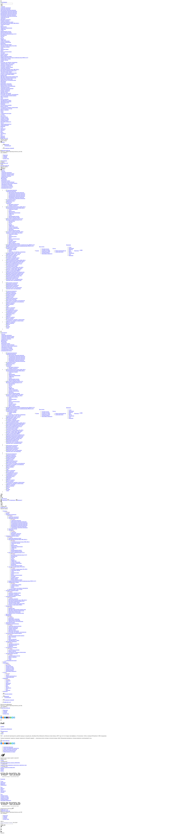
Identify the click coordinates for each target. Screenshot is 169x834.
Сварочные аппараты (13, 598)
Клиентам (3, 779)
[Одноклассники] (3, 717)
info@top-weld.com (6, 150)
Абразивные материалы (13, 643)
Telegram (5, 156)
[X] (7, 717)
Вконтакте (5, 155)
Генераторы (11, 617)
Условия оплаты (4, 795)
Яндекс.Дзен (6, 158)
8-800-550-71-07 (4, 138)
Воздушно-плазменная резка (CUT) (19, 554)
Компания (8, 680)
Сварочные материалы (13, 516)
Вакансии (3, 783)
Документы (3, 790)
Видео (2, 789)
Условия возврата (4, 799)
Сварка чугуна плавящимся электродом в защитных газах (14, 765)
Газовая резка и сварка (16, 584)
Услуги (7, 674)
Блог (2, 787)
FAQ (2, 794)
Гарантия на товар (5, 798)
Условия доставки (5, 796)
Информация (3, 785)
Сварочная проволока (16, 520)
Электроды (13, 532)
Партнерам (3, 782)
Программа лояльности (6, 800)
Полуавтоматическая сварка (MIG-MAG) (20, 541)
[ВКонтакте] (1, 717)
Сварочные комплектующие (14, 538)
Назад (8, 512)
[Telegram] (14, 717)
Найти (2, 825)
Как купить (8, 665)
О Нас (2, 781)
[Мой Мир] (5, 717)
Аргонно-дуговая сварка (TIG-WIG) (19, 569)
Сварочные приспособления (14, 626)
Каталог (7, 513)
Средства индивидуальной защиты (16, 635)
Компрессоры (11, 608)
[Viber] (9, 717)
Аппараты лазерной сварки (14, 592)
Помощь (2, 792)
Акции (2, 769)
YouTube (5, 157)
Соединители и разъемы (13, 649)
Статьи (2, 760)
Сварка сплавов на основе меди (8, 767)
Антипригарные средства (14, 655)
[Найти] (2, 5)
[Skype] (12, 717)
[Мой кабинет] (1, 496)
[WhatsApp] (10, 717)
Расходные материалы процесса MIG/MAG (10, 762)
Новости (2, 788)
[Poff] (2, 733)
